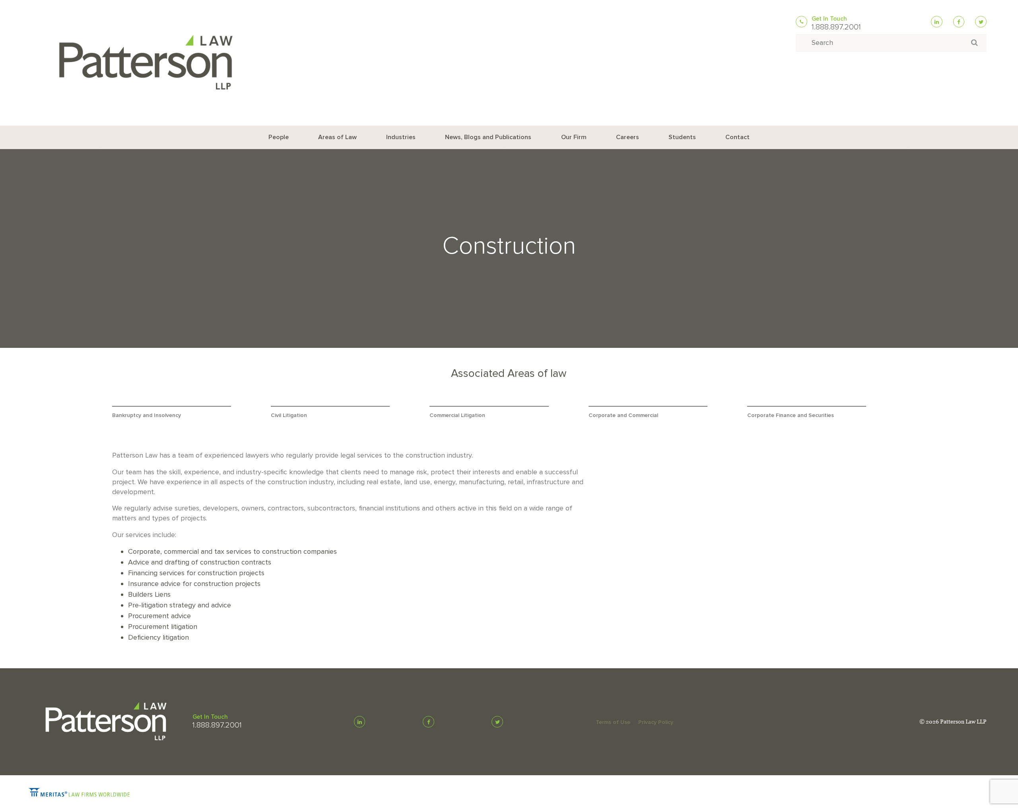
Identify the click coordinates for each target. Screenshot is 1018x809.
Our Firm (574, 137)
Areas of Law (337, 137)
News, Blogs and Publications (488, 137)
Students (682, 137)
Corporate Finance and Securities (790, 415)
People (278, 137)
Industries (401, 137)
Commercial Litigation (457, 415)
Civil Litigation (289, 415)
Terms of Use (613, 722)
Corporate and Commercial (623, 415)
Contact (737, 137)
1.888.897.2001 (836, 27)
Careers (627, 137)
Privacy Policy (655, 722)
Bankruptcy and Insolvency (146, 415)
